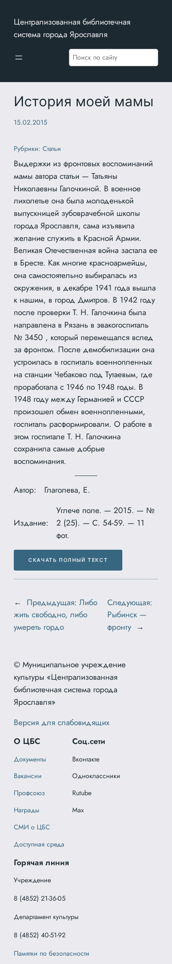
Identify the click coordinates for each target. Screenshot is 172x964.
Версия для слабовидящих (61, 722)
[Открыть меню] (19, 58)
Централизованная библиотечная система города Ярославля (72, 28)
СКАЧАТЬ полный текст (68, 560)
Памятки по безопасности (51, 953)
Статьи (52, 148)
